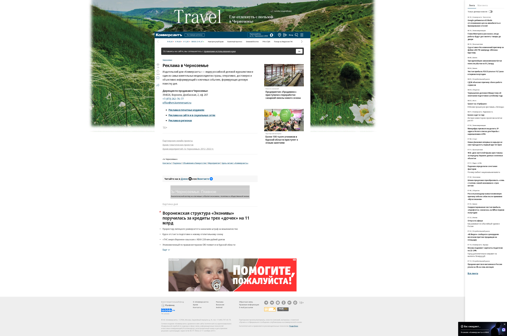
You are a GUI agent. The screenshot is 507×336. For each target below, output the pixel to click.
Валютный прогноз (234, 41)
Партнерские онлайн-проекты (178, 140)
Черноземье (167, 60)
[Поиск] (297, 35)
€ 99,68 (178, 41)
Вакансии (220, 304)
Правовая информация (249, 304)
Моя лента (482, 5)
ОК (299, 51)
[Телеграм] (266, 303)
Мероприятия (214, 163)
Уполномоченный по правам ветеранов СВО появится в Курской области (199, 244)
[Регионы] (280, 35)
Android (219, 307)
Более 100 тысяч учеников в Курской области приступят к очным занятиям (282, 139)
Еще (165, 249)
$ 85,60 (170, 41)
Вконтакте (203, 178)
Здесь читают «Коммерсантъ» (235, 163)
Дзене (184, 178)
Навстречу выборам (216, 41)
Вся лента (473, 273)
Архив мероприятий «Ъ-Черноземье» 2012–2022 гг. (188, 148)
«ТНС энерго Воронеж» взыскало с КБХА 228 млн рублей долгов (194, 239)
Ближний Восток (252, 41)
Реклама (219, 302)
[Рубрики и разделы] (302, 35)
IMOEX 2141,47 (197, 41)
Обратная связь (246, 302)
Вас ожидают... (472, 326)
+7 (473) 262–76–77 (173, 98)
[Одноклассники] (284, 303)
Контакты (167, 163)
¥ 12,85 (186, 41)
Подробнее (293, 326)
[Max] (295, 303)
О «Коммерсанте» (201, 302)
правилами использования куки (220, 51)
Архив (195, 304)
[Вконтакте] (272, 303)
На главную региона (194, 35)
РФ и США (266, 41)
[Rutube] (289, 303)
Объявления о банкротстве (195, 163)
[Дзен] (278, 303)
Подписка (177, 163)
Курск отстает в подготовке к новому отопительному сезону (193, 234)
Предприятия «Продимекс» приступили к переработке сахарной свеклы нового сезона (283, 94)
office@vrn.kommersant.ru (177, 102)
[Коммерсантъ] (169, 35)
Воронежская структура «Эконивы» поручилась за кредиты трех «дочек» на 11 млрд (206, 218)
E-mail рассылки (246, 307)
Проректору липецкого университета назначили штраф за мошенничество (200, 228)
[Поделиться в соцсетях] (157, 85)
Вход (291, 35)
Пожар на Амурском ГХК (283, 41)
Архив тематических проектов (178, 144)
